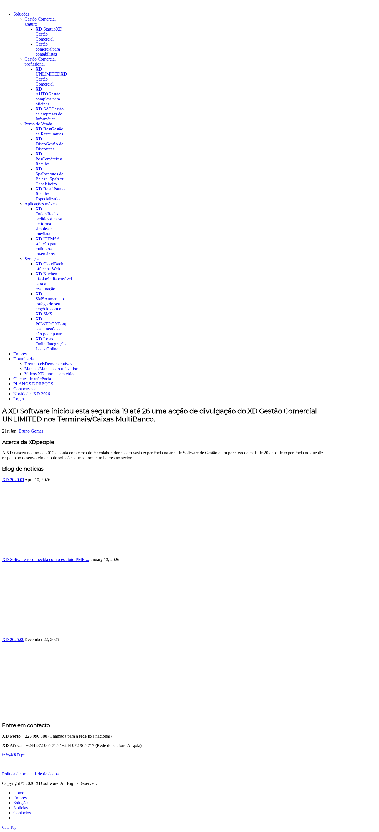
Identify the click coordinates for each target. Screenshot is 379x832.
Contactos (22, 812)
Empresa (21, 797)
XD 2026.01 (13, 479)
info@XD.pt (13, 755)
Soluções (21, 802)
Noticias (20, 807)
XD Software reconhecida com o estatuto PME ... (45, 559)
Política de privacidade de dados (30, 773)
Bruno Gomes (31, 431)
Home (18, 792)
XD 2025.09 (13, 639)
